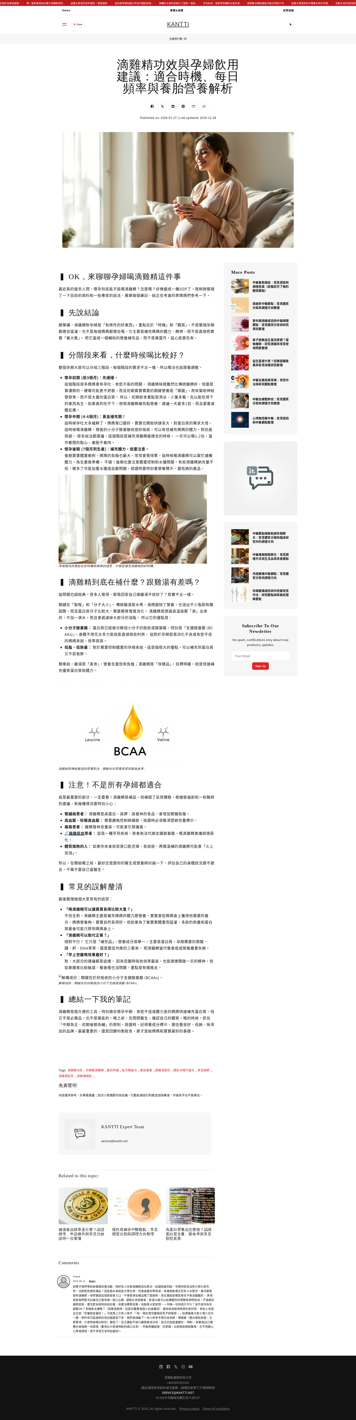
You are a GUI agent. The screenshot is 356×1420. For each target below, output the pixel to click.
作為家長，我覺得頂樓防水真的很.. (201, 3)
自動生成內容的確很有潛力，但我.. (333, 3)
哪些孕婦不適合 (184, 1070)
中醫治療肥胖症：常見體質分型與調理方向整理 (271, 401)
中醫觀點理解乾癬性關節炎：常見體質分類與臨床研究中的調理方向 (271, 537)
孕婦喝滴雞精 (95, 1070)
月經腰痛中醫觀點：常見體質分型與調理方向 (271, 575)
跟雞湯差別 (162, 1070)
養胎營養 (146, 1070)
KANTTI (178, 24)
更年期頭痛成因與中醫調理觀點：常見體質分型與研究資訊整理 (271, 324)
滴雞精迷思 (66, 1076)
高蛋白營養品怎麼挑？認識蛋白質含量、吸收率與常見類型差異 (189, 1233)
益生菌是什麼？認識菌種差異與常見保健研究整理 (271, 363)
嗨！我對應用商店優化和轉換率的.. (24, 3)
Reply (92, 1281)
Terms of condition (216, 1408)
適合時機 (113, 1070)
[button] (64, 24)
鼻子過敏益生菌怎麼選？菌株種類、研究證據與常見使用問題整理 (271, 344)
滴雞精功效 (75, 1070)
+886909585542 (178, 1382)
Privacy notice (189, 1408)
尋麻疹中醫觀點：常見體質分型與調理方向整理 (271, 305)
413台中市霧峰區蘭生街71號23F (178, 1397)
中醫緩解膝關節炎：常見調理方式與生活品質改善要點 (271, 556)
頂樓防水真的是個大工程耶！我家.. (157, 3)
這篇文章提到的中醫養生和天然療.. (289, 3)
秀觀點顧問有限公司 (178, 1377)
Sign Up (260, 666)
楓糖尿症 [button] (77, 833)
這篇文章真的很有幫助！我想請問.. (69, 3)
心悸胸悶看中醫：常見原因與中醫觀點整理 (271, 420)
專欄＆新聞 (176, 10)
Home (66, 10)
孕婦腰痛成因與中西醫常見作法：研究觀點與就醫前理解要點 (271, 595)
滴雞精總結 (84, 1076)
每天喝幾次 (129, 1070)
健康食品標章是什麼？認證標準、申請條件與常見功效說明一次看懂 (81, 1233)
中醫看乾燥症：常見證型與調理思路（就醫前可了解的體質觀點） (271, 286)
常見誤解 (203, 1070)
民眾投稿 (288, 10)
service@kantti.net (178, 1392)
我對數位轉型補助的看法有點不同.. (245, 3)
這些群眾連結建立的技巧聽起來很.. (113, 3)
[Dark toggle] (291, 24)
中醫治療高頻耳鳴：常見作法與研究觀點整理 (271, 382)
